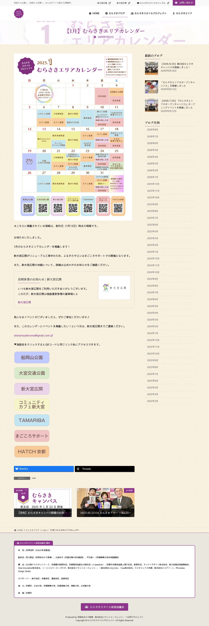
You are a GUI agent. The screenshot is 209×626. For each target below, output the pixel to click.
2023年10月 (153, 353)
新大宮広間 (122, 3)
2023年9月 (152, 360)
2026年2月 (152, 170)
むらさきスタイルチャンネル (153, 3)
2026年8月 (152, 129)
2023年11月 (153, 346)
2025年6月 (152, 224)
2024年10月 (153, 272)
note (34, 478)
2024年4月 (152, 313)
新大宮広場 (102, 3)
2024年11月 (153, 265)
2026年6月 (152, 143)
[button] (104, 607)
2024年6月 (152, 299)
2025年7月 (152, 217)
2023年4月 (152, 394)
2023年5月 (152, 387)
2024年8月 (152, 285)
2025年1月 (152, 251)
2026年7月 (152, 136)
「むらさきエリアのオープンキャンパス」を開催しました (178, 84)
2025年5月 (152, 231)
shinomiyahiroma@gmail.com (32, 335)
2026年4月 (152, 156)
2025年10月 (153, 197)
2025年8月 (152, 211)
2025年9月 (152, 204)
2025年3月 (152, 238)
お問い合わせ (186, 2)
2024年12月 (153, 258)
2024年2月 (152, 326)
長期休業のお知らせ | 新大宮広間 (40, 279)
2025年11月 (153, 190)
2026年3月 (152, 163)
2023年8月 (152, 367)
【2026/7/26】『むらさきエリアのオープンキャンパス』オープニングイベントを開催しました (178, 104)
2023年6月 (152, 380)
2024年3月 (152, 319)
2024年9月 (152, 279)
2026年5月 (152, 150)
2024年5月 (152, 306)
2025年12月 (153, 183)
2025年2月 (152, 245)
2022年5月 (152, 401)
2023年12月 (153, 340)
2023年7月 (152, 374)
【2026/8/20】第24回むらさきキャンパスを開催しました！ (177, 65)
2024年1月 (152, 333)
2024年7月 (152, 292)
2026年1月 (152, 177)
